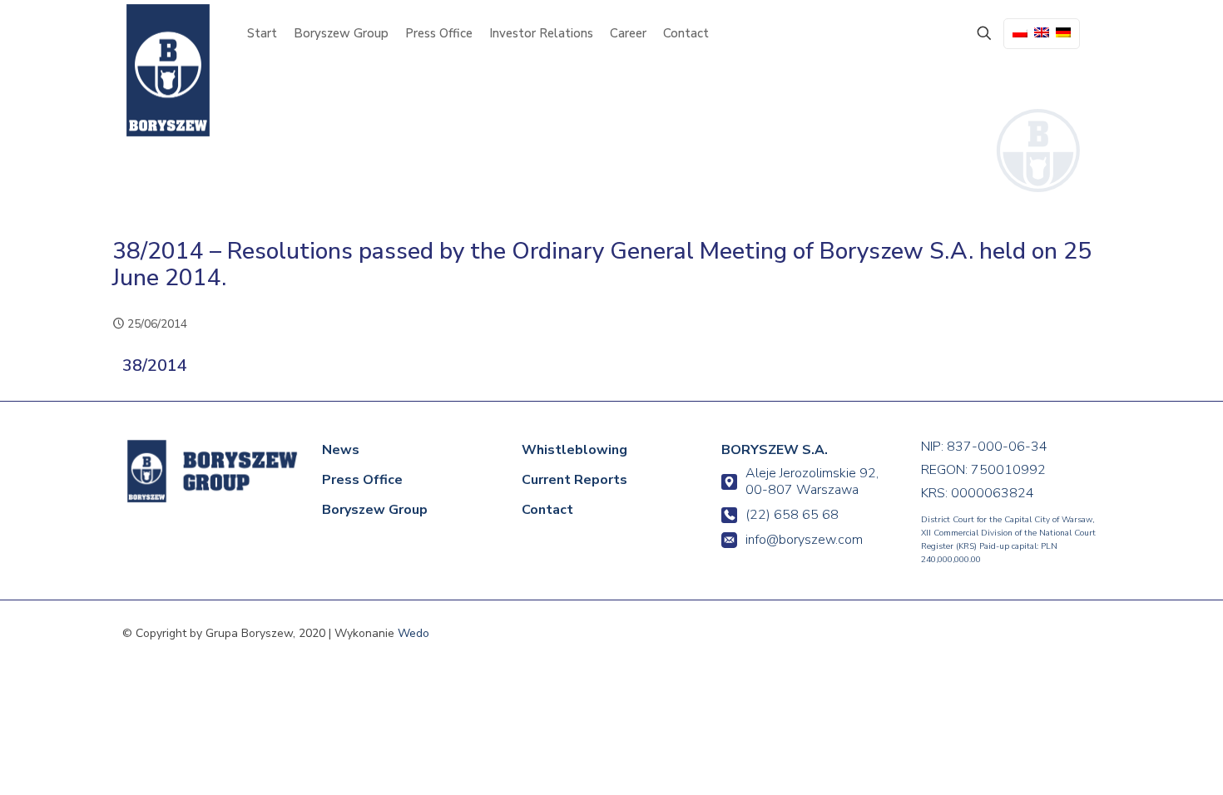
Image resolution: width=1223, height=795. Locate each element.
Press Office (362, 480)
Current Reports (574, 480)
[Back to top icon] (1141, 759)
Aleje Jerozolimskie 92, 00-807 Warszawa (812, 481)
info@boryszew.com (804, 539)
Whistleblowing (574, 450)
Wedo (413, 633)
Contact (547, 510)
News (340, 450)
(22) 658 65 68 (792, 514)
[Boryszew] (168, 70)
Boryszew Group (375, 510)
